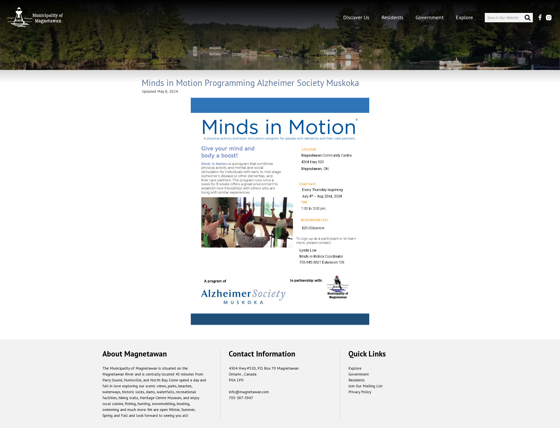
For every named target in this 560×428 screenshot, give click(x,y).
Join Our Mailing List (365, 385)
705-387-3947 (241, 397)
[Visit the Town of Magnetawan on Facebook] (540, 17)
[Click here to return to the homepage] (35, 18)
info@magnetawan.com (249, 391)
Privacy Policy (359, 391)
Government (358, 374)
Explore (354, 368)
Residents (356, 380)
